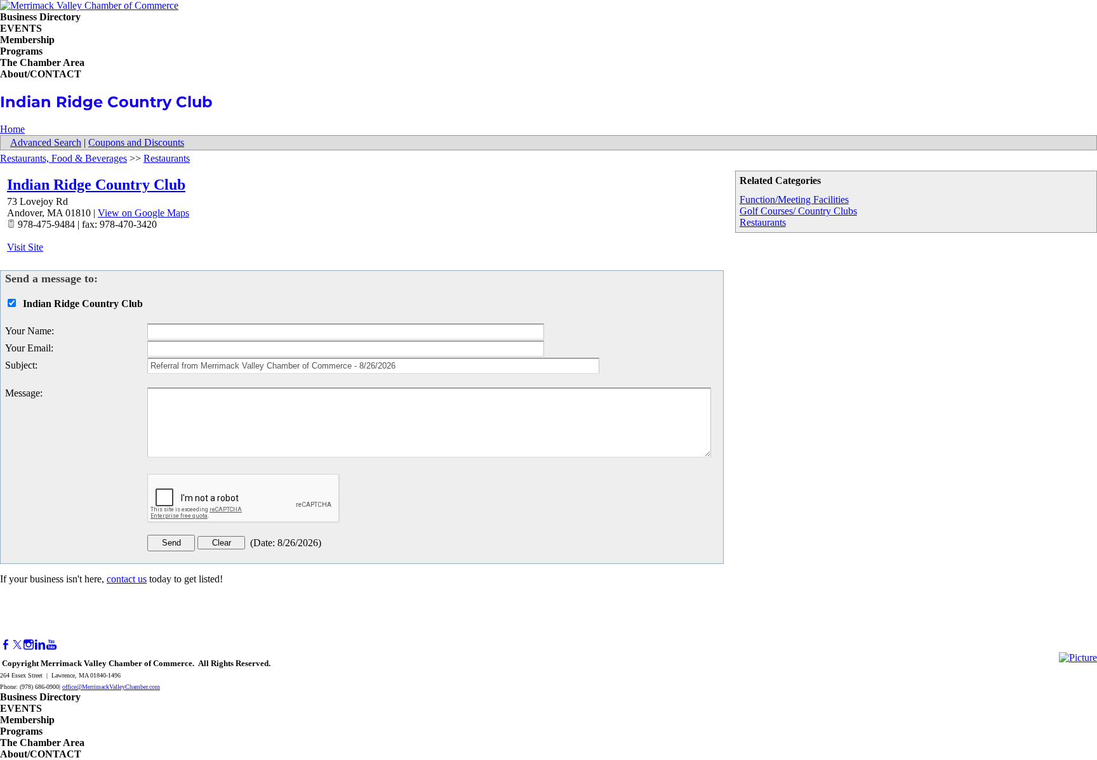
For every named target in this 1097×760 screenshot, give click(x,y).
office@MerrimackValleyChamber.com (111, 686)
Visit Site (25, 247)
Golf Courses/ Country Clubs (798, 211)
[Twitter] (17, 644)
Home (12, 129)
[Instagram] (28, 644)
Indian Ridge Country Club (96, 184)
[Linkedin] (40, 644)
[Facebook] (6, 644)
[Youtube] (51, 644)
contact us (127, 578)
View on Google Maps (143, 212)
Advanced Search (45, 142)
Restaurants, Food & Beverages (63, 158)
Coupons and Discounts (136, 142)
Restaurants (763, 222)
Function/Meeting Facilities (794, 199)
